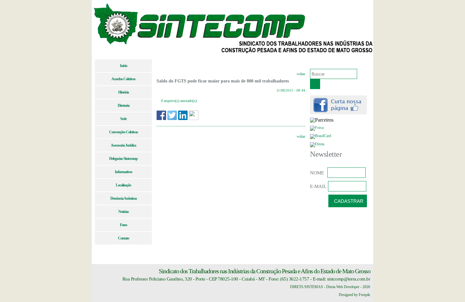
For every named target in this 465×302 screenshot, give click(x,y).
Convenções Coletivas (123, 132)
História (123, 92)
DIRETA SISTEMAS (306, 287)
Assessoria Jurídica (123, 145)
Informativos (123, 172)
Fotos (123, 225)
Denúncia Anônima (123, 198)
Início (123, 65)
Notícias (123, 211)
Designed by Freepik (354, 295)
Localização (123, 185)
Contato (123, 238)
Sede (123, 119)
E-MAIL (318, 186)
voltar (301, 74)
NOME (317, 172)
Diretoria (123, 105)
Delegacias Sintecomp (123, 158)
